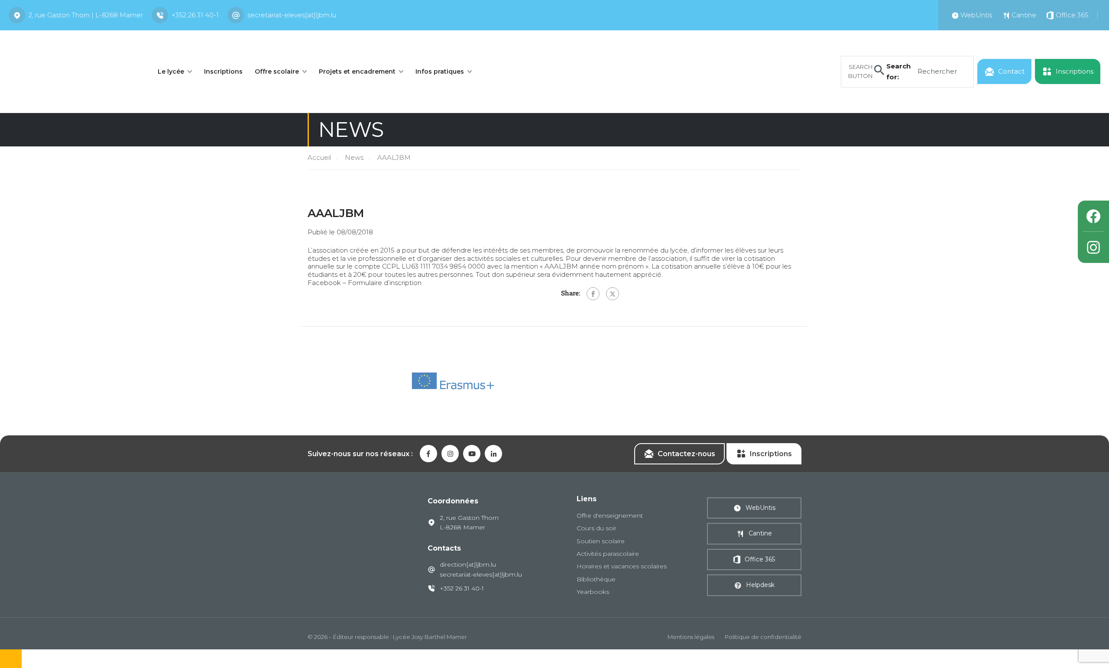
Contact (1011, 71)
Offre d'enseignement (610, 515)
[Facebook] (593, 293)
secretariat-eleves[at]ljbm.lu (291, 15)
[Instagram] (1093, 247)
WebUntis (760, 508)
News (354, 157)
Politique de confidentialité (763, 636)
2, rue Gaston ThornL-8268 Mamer (469, 522)
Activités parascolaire (608, 554)
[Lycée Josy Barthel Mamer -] (74, 71)
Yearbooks (593, 592)
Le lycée (171, 71)
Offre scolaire (277, 71)
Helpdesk (760, 585)
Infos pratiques (439, 71)
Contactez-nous (686, 454)
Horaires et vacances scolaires (622, 566)
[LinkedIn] (493, 453)
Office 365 (760, 559)
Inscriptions (223, 71)
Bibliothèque (596, 579)
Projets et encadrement (357, 71)
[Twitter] (612, 293)
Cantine (760, 533)
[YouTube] (471, 453)
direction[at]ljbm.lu (468, 564)
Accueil (319, 157)
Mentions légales (691, 636)
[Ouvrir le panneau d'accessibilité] (11, 658)
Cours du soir (596, 528)
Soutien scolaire (601, 541)
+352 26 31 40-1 (195, 15)
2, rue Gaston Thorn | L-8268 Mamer (86, 15)
